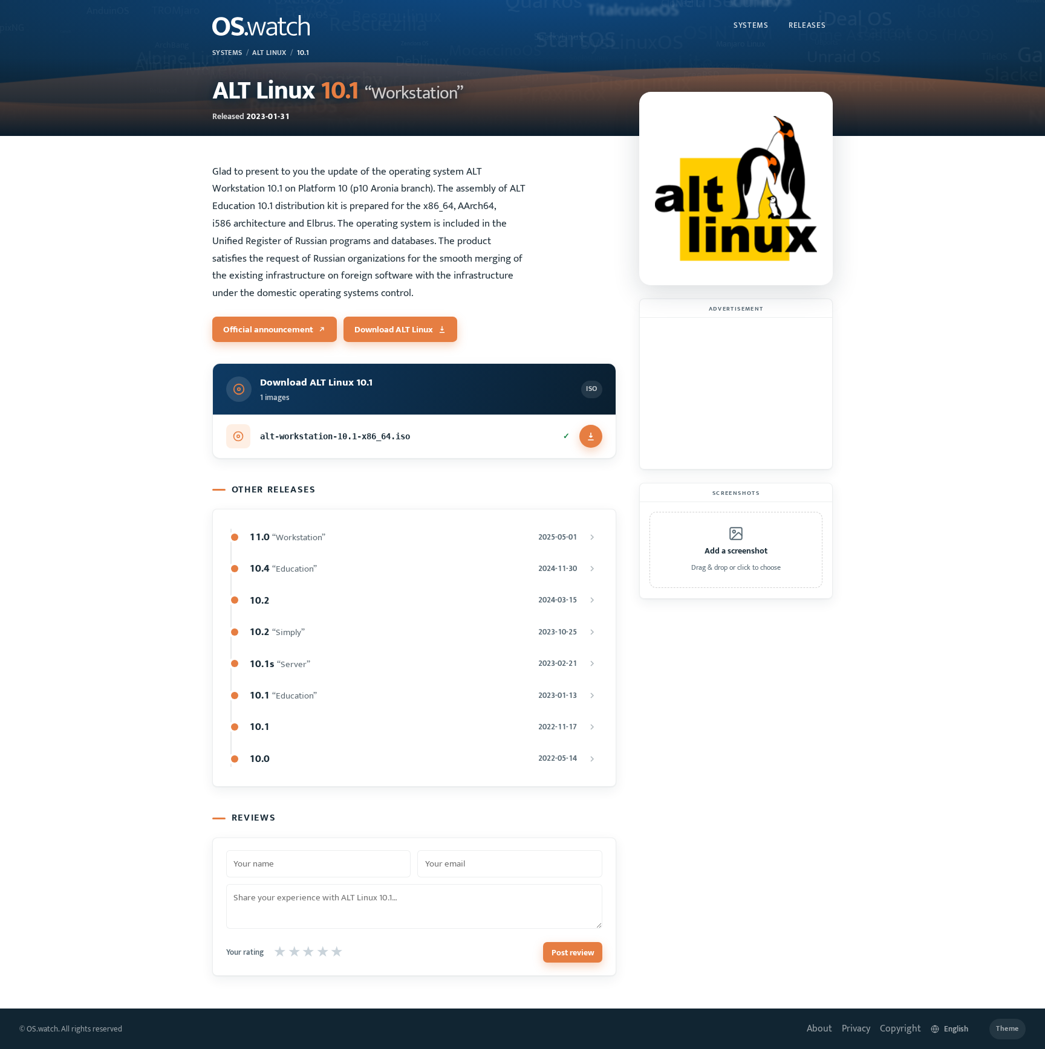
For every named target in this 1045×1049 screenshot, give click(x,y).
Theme (1007, 1028)
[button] (735, 550)
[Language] (955, 1029)
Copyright (900, 1029)
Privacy (856, 1029)
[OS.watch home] (261, 25)
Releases (807, 25)
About (819, 1029)
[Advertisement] (736, 393)
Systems (751, 25)
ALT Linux (269, 53)
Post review (573, 953)
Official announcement (268, 329)
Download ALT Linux (393, 329)
